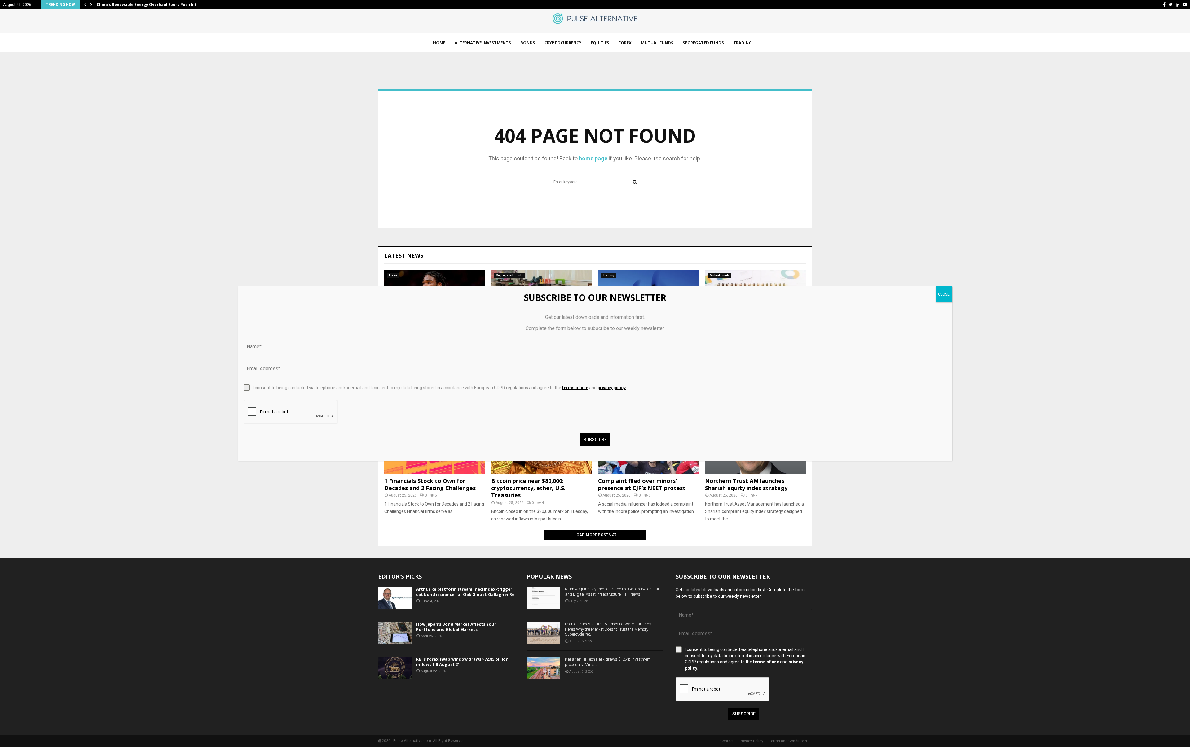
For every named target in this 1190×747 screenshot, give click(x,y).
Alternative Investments (483, 43)
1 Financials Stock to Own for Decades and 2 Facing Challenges (430, 484)
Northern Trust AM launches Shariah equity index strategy (746, 484)
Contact (727, 741)
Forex (625, 43)
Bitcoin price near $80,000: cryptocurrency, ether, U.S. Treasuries (528, 488)
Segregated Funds (703, 43)
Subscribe (744, 713)
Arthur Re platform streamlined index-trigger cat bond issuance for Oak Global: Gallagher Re (465, 591)
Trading (742, 43)
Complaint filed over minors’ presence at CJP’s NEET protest (641, 484)
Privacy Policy (751, 741)
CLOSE (944, 294)
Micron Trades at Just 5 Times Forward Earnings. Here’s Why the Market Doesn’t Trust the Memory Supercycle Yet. (608, 629)
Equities (600, 43)
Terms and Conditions (788, 741)
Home (439, 43)
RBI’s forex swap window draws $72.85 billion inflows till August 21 (462, 661)
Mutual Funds (657, 43)
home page (593, 158)
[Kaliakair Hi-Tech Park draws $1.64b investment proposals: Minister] (543, 668)
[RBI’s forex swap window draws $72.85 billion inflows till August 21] (395, 668)
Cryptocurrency (562, 43)
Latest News (403, 255)
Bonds (527, 43)
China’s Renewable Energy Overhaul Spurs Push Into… (149, 4)
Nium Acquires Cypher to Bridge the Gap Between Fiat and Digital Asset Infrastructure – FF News (612, 592)
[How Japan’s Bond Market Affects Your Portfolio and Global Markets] (395, 633)
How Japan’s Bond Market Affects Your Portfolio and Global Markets (456, 626)
